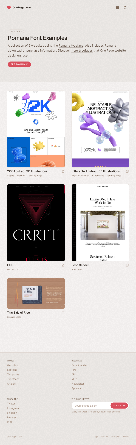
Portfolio (12, 269)
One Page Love (22, 7)
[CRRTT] (35, 222)
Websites (12, 365)
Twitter (11, 403)
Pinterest (12, 417)
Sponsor (76, 388)
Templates (13, 374)
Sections (12, 369)
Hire (74, 369)
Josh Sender (80, 265)
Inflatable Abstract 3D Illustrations (96, 171)
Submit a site (79, 365)
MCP (74, 378)
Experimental (14, 317)
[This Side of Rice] (35, 293)
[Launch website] (62, 172)
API (73, 374)
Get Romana (18, 64)
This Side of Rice (18, 313)
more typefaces (82, 50)
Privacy (115, 436)
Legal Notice (101, 436)
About (126, 436)
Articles (11, 383)
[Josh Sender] (100, 222)
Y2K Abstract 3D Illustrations (27, 171)
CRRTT (12, 265)
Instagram (13, 408)
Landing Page (35, 176)
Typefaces (13, 378)
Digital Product (16, 176)
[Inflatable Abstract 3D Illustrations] (100, 128)
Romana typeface (71, 45)
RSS (9, 421)
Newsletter (78, 383)
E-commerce (98, 176)
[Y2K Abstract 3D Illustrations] (35, 128)
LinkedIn (12, 412)
